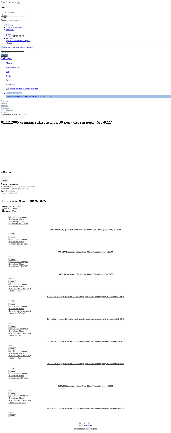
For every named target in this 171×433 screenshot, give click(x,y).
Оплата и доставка (14, 27)
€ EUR (21, 36)
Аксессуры (47, 96)
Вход (4, 18)
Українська (19, 41)
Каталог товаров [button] (14, 93)
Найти (4, 55)
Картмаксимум (19, 96)
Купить (4, 180)
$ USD (16, 36)
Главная (9, 25)
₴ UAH (9, 36)
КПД (28, 96)
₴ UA (8, 34)
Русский (9, 38)
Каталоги (39, 96)
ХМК (32, 96)
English (27, 41)
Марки (10, 96)
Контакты (10, 30)
